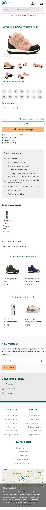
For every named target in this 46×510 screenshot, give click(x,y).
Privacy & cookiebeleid (23, 507)
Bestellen (23, 456)
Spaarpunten (11, 423)
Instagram (9, 389)
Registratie (34, 419)
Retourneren (23, 459)
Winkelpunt (11, 431)
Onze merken (11, 419)
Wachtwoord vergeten (34, 423)
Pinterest (9, 393)
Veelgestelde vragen (23, 463)
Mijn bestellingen (34, 431)
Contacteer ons (23, 448)
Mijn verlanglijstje (34, 427)
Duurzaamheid (11, 415)
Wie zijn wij (11, 427)
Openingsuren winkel (11, 435)
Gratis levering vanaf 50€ (25, 15)
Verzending (23, 452)
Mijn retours (34, 435)
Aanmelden (34, 415)
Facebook (9, 384)
